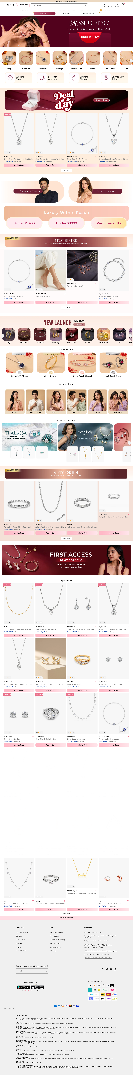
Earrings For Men (29, 1037)
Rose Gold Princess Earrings (78, 850)
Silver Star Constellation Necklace (17, 905)
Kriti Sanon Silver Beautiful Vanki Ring (113, 850)
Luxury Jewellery (50, 1028)
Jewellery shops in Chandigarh (55, 1067)
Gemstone (39, 1019)
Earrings (59, 69)
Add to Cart (82, 165)
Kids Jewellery (20, 1046)
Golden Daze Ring (75, 685)
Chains (79, 1018)
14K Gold (90, 1027)
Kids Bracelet (37, 1046)
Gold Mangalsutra (49, 1027)
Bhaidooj (87, 1058)
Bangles (54, 1018)
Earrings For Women (70, 1041)
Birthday (26, 1054)
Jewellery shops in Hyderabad (87, 1066)
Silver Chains (110, 69)
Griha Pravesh (65, 1054)
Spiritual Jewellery (29, 1019)
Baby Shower (47, 1054)
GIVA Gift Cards (21, 951)
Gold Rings (23, 1027)
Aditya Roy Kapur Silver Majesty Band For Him (82, 527)
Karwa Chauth (65, 1058)
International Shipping (57, 939)
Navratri (96, 1058)
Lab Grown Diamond (31, 1023)
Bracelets (26, 69)
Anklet (18, 1018)
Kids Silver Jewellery (106, 1032)
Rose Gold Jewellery (53, 1023)
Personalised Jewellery (28, 1033)
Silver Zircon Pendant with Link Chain (18, 160)
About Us (19, 943)
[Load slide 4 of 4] (71, 48)
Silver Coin (39, 1032)
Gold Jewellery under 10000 (108, 1027)
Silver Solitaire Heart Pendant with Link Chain (114, 160)
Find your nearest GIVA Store (24, 1065)
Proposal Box (49, 1050)
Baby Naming (56, 1054)
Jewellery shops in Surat (39, 1067)
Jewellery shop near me (72, 1067)
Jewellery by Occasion (22, 1053)
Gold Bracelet (68, 1027)
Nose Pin (84, 1018)
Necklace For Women (22, 1043)
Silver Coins (29, 1050)
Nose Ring (91, 1018)
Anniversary (39, 1054)
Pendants (43, 69)
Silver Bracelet (47, 1032)
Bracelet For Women (83, 1041)
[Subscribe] (46, 971)
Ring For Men (19, 1037)
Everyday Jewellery (106, 1018)
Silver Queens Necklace (76, 740)
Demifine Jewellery (89, 13)
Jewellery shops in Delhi (71, 1066)
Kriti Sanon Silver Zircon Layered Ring (50, 903)
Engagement (19, 1054)
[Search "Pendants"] (86, 5)
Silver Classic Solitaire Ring (45, 739)
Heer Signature (20, 1062)
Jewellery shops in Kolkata (104, 1066)
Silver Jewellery (44, 13)
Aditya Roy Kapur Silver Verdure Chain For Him (50, 528)
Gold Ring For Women (47, 1041)
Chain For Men (50, 1037)
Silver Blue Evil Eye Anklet (77, 160)
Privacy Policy (54, 936)
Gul (40, 1062)
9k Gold (84, 1027)
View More (66, 170)
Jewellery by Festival (22, 1057)
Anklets (93, 69)
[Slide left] (1, 60)
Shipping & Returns (56, 932)
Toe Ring (31, 1043)
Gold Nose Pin (59, 1027)
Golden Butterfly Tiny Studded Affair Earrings (50, 685)
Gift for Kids (19, 1045)
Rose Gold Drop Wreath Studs (110, 905)
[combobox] (59, 5)
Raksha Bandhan (79, 1058)
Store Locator (20, 939)
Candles (42, 1050)
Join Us (18, 947)
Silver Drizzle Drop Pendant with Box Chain (82, 795)
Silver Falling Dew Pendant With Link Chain (50, 160)
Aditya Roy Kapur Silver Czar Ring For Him (114, 517)
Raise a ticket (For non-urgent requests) (98, 957)
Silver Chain (55, 1032)
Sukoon (32, 1062)
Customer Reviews (22, 932)
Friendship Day (55, 1058)
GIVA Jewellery (11, 1008)
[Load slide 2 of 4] (64, 48)
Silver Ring (73, 1032)
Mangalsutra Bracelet (45, 1018)
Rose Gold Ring (58, 1041)
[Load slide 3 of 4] (67, 48)
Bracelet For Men (40, 1037)
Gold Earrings (31, 1027)
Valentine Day (30, 1058)
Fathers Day (46, 1058)
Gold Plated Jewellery (66, 1023)
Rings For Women (21, 1041)
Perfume (36, 1050)
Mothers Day (38, 1058)
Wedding (32, 1054)
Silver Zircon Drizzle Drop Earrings (80, 630)
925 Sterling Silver (21, 1032)
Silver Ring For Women (33, 1041)
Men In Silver (76, 69)
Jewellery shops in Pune (40, 1066)
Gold (17, 1027)
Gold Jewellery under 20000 (25, 1028)
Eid (92, 1058)
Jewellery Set (19, 1019)
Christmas (110, 1058)
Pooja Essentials (20, 1050)
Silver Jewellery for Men (92, 1032)
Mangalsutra (34, 1018)
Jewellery (18, 1022)
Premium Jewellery (39, 1028)
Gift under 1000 (69, 1050)
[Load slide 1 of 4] (62, 48)
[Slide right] (131, 60)
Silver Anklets (31, 1032)
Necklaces (73, 1018)
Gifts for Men (19, 1036)
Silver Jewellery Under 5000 (44, 1033)
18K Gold (96, 1027)
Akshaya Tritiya (20, 1058)
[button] (25, 10)
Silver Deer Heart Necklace (45, 630)
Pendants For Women (108, 1041)
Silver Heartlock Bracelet (108, 297)
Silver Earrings (81, 1032)
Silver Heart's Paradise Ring (46, 794)
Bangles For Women (95, 1041)
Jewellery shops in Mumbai (55, 1066)
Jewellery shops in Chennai (23, 1067)
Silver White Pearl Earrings (109, 795)
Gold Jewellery (66, 13)
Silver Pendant (64, 1032)
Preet (27, 1062)
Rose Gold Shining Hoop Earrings (48, 850)
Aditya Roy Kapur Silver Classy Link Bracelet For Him (19, 528)
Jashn (36, 1062)
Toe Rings (97, 1018)
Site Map (53, 951)
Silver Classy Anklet (43, 296)
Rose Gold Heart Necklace (14, 850)
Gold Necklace (77, 1027)
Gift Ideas (18, 1049)
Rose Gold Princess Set (76, 286)
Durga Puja (103, 1058)
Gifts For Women (21, 1040)
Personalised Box (59, 1050)
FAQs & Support (55, 943)
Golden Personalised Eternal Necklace (81, 893)
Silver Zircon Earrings (12, 740)
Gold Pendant (39, 1027)
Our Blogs (19, 936)
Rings (9, 69)
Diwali (72, 1058)
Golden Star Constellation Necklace (17, 630)
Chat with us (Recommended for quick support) (101, 951)
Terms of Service (55, 947)
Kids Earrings (29, 1046)
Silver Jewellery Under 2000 (61, 1033)
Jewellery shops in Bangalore (24, 1066)
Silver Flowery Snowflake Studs (111, 685)
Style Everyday (20, 1061)
